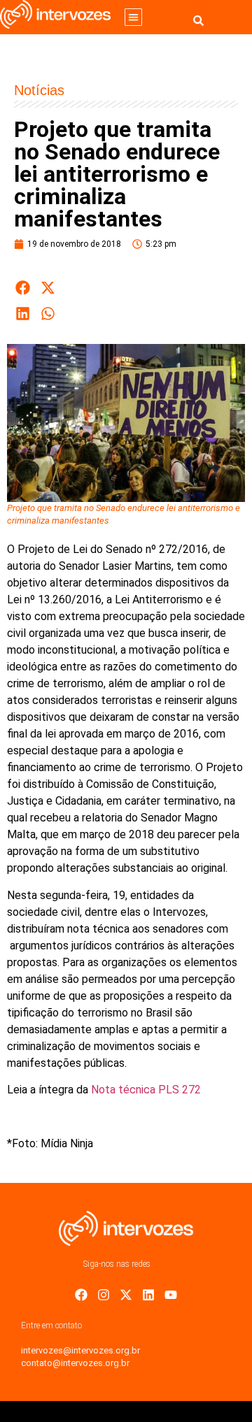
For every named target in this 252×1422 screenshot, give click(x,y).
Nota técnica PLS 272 (146, 1089)
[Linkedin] (148, 1294)
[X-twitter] (126, 1294)
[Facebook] (81, 1294)
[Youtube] (170, 1294)
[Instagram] (103, 1294)
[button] (133, 17)
